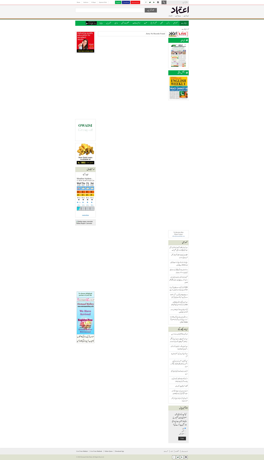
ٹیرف (172, 451)
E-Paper (93, 2)
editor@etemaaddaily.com (178, 236)
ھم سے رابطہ (166, 451)
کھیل (161, 23)
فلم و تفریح (154, 23)
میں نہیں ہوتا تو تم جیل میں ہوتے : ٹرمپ (179, 334)
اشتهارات (177, 451)
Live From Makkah (82, 451)
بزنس (168, 23)
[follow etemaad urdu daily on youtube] (154, 2)
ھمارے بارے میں (185, 451)
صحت (145, 23)
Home (78, 2)
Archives (85, 2)
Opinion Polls (103, 2)
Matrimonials (135, 2)
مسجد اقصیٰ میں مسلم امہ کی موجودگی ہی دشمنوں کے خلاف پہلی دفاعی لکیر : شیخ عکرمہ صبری (179, 364)
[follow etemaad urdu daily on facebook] (146, 2)
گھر (188, 29)
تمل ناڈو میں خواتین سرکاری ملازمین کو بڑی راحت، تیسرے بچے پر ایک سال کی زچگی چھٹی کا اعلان (178, 280)
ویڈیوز (101, 23)
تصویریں (108, 23)
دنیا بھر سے (184, 23)
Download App (119, 451)
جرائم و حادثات (136, 23)
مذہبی (116, 23)
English (118, 2)
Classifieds (126, 2)
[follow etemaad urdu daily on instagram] (158, 2)
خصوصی (175, 23)
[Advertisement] (178, 133)
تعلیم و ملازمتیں (125, 23)
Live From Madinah (96, 451)
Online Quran (109, 451)
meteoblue (85, 215)
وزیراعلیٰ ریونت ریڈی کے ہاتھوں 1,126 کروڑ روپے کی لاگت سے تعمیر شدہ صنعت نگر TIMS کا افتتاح (179, 319)
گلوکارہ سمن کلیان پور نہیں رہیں (181, 386)
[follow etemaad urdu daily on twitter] (150, 2)
